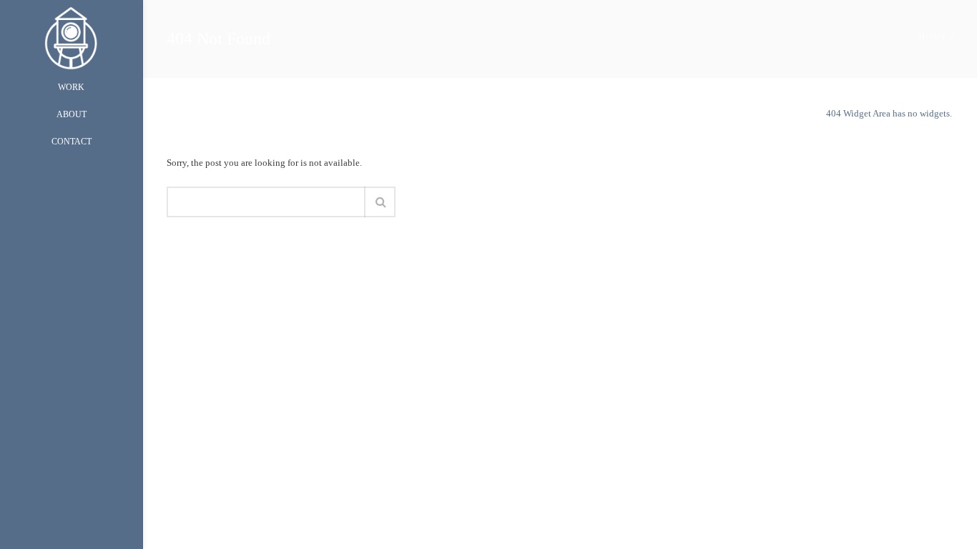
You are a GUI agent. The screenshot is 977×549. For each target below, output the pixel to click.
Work (71, 87)
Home (933, 37)
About (72, 114)
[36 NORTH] (71, 36)
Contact (71, 142)
